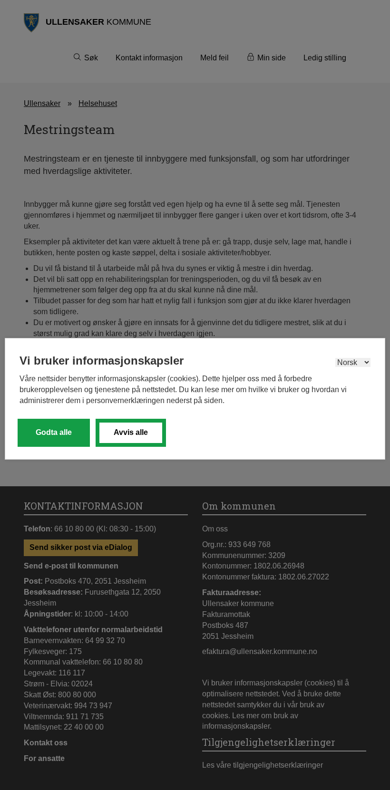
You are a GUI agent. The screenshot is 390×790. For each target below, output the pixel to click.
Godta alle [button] (54, 432)
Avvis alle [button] (131, 432)
